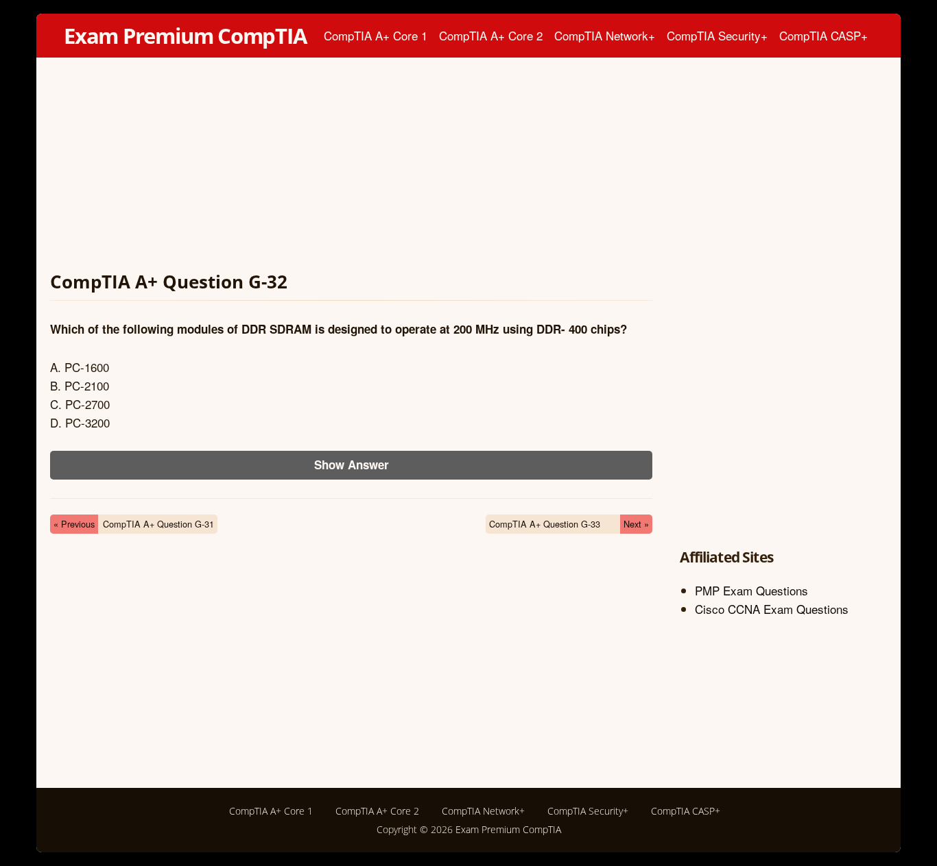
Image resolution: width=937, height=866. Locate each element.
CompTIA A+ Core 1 (375, 35)
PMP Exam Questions (751, 590)
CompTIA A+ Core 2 (491, 35)
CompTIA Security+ (717, 35)
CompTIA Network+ (604, 35)
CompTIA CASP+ (823, 35)
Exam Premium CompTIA (185, 35)
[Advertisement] (351, 167)
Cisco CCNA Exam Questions (772, 608)
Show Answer (351, 464)
